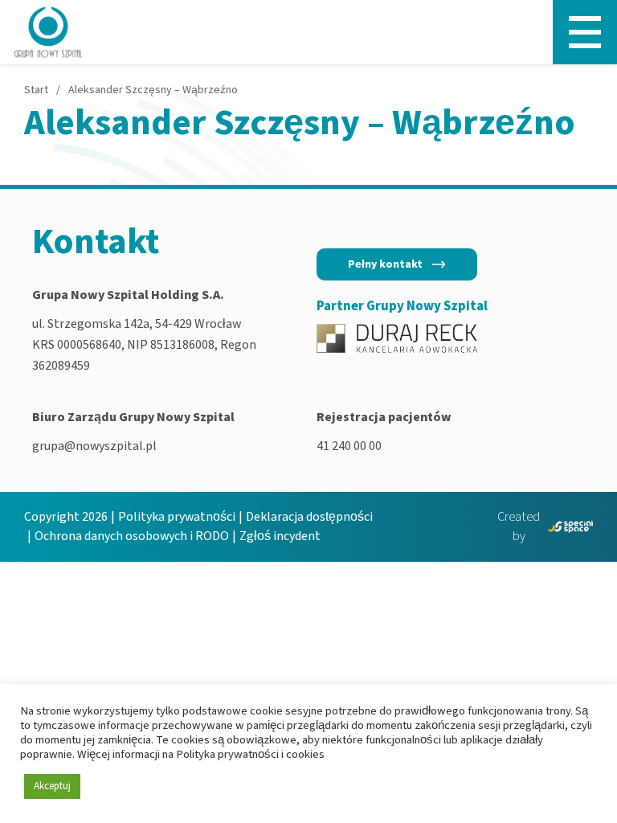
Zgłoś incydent (280, 536)
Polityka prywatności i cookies (250, 754)
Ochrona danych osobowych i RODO (132, 536)
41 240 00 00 (349, 446)
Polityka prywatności (176, 517)
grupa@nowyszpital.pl (94, 446)
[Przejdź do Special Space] (570, 527)
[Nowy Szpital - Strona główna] (48, 32)
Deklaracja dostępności (309, 517)
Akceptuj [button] (52, 786)
